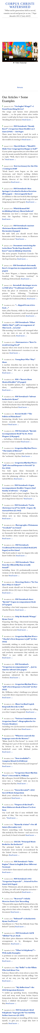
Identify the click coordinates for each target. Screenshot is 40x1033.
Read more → (27, 120)
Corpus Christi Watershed (20, 5)
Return (20, 87)
